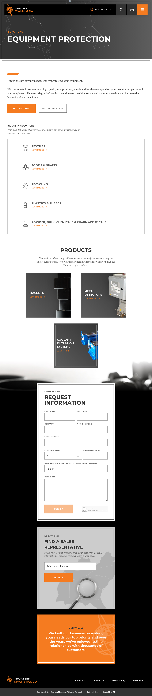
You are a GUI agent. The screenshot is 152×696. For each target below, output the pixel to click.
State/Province (52, 451)
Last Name (82, 411)
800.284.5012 (103, 9)
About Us (80, 680)
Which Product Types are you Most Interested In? (70, 463)
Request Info (21, 108)
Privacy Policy (92, 692)
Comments (49, 477)
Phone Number (84, 424)
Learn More (37, 150)
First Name (50, 411)
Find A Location (53, 108)
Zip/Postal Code (91, 450)
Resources (139, 680)
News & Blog (118, 680)
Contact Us (98, 680)
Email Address (51, 437)
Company (49, 424)
